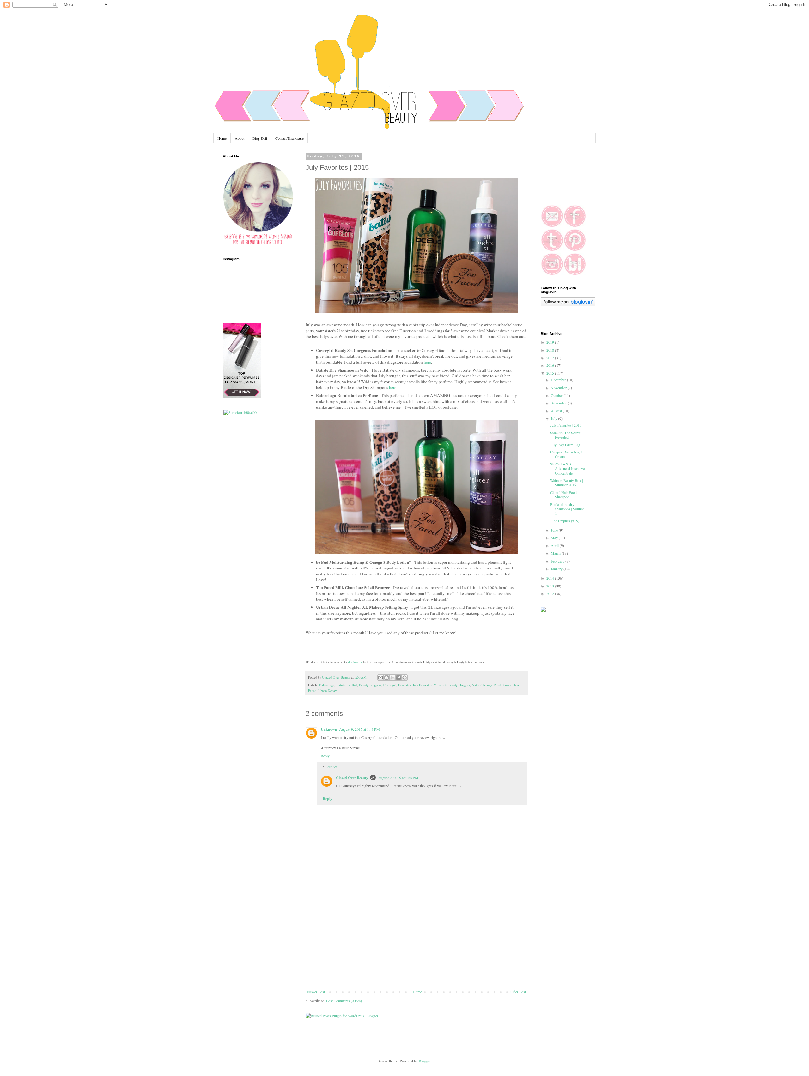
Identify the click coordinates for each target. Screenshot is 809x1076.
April (555, 545)
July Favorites (422, 685)
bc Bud (352, 685)
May (555, 537)
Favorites (404, 685)
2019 (550, 342)
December (559, 379)
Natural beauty (482, 685)
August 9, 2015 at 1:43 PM (359, 729)
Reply (325, 755)
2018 (550, 350)
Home (222, 138)
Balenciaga (326, 685)
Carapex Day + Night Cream (566, 454)
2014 (550, 578)
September (559, 402)
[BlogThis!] (386, 677)
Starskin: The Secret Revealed (565, 435)
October (557, 395)
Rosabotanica (503, 685)
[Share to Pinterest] (404, 677)
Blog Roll (259, 138)
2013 (550, 585)
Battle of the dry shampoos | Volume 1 (567, 509)
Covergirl (389, 685)
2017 (550, 357)
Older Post (518, 991)
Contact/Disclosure (289, 138)
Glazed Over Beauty (352, 777)
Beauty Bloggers (370, 685)
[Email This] (380, 677)
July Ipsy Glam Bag (565, 444)
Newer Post (316, 991)
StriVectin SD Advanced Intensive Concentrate (567, 468)
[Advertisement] (416, 941)
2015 (550, 373)
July (554, 418)
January (557, 568)
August (557, 410)
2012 (550, 593)
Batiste (341, 685)
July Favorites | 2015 (565, 424)
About (239, 138)
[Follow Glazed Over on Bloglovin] (568, 304)
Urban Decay (327, 690)
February (558, 560)
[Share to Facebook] (398, 677)
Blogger (424, 1060)
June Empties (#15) (564, 520)
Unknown (329, 729)
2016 (550, 365)
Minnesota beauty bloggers (452, 685)
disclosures (355, 662)
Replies (332, 766)
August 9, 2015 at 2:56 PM (398, 777)
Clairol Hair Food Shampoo (563, 494)
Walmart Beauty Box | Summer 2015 (566, 482)
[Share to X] (392, 677)
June (555, 529)
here (427, 362)
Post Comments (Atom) (344, 1000)
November (559, 387)
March (556, 553)
